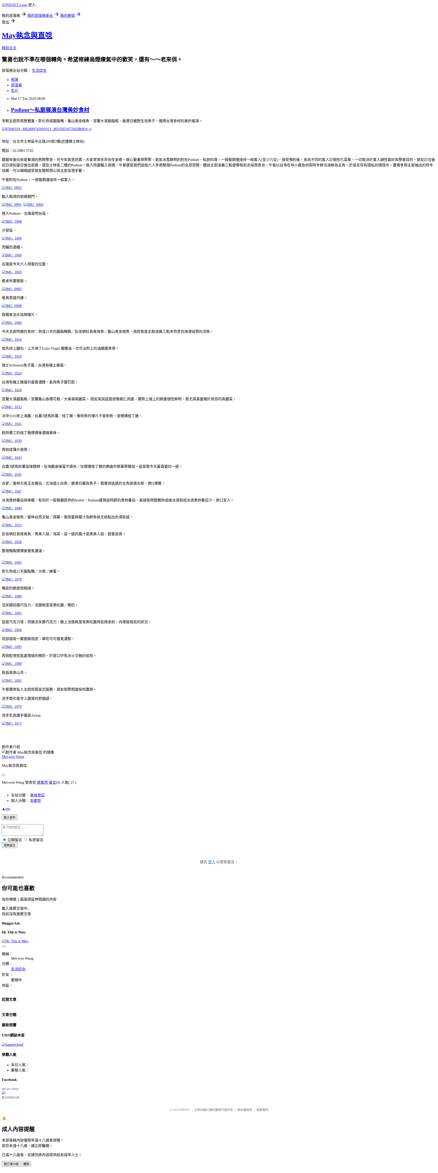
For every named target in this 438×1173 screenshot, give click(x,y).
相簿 (14, 80)
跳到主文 (9, 48)
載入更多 (10, 817)
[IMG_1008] (12, 221)
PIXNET (185, 1109)
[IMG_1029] (12, 390)
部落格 (16, 85)
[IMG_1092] (12, 680)
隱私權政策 (244, 1109)
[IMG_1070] (12, 706)
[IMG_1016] (12, 339)
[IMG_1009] (12, 238)
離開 (26, 1164)
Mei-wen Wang (13, 757)
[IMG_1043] (12, 458)
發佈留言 (10, 845)
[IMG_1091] (12, 613)
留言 (52, 782)
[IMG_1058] (12, 542)
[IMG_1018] (12, 356)
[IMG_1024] (12, 373)
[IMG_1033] (12, 407)
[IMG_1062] (12, 562)
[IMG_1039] (12, 441)
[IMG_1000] (12, 323)
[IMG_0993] (33, 205)
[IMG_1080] (12, 596)
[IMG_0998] (12, 306)
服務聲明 (262, 1109)
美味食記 (37, 795)
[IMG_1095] (12, 647)
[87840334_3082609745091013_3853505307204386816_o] (46, 129)
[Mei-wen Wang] (3, 1093)
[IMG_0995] (12, 289)
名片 (14, 91)
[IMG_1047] (12, 491)
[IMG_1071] (12, 723)
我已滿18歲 (11, 1164)
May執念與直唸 (27, 35)
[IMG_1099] (12, 664)
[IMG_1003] (12, 272)
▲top (6, 809)
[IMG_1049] (12, 508)
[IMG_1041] (12, 424)
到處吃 (35, 801)
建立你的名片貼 (10, 1097)
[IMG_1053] (12, 525)
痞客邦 (42, 782)
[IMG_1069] (12, 255)
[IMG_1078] (12, 579)
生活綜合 (39, 70)
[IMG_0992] (12, 188)
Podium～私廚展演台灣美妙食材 (50, 110)
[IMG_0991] (12, 205)
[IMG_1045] (12, 474)
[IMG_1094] (12, 630)
